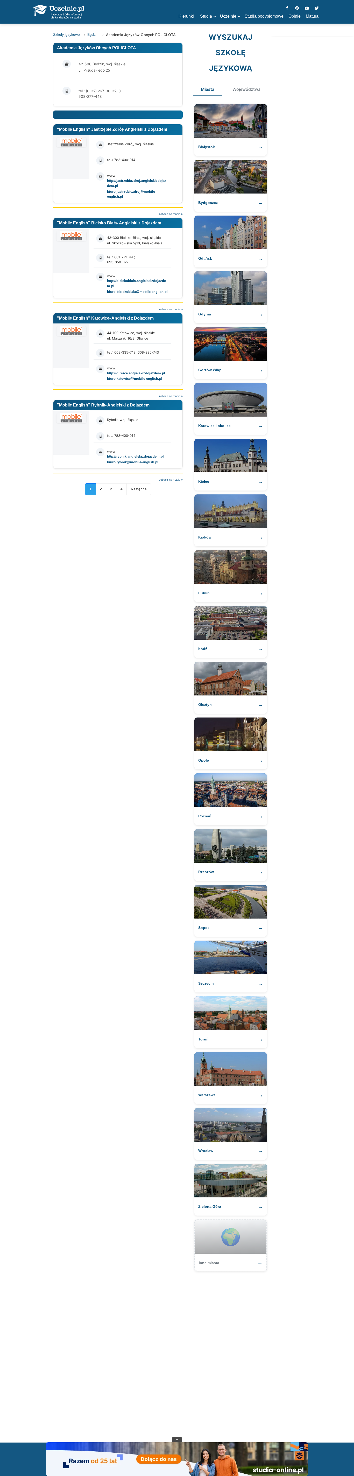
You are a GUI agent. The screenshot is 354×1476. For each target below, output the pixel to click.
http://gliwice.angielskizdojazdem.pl (136, 373)
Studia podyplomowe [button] (264, 16)
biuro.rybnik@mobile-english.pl (132, 462)
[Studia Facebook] (287, 8)
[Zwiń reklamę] (177, 1439)
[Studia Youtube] (307, 8)
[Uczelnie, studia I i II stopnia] (58, 12)
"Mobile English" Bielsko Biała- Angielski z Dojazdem (109, 223)
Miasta (207, 89)
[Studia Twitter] (317, 8)
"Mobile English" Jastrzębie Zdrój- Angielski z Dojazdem (112, 129)
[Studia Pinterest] (297, 8)
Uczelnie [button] (228, 16)
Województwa (246, 89)
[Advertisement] (177, 1354)
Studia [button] (206, 16)
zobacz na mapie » (171, 214)
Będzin (92, 34)
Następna (139, 489)
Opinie (294, 16)
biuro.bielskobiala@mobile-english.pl (137, 292)
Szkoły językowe (66, 34)
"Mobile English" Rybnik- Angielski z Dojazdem (103, 405)
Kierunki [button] (186, 16)
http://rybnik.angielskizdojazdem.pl (135, 456)
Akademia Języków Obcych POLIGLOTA (96, 48)
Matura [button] (312, 16)
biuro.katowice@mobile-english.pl (134, 379)
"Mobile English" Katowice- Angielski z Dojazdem (105, 318)
